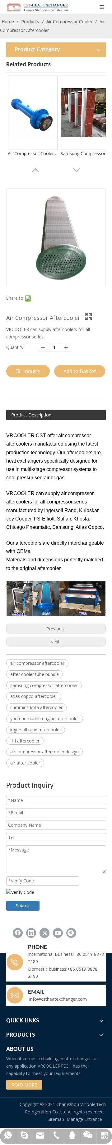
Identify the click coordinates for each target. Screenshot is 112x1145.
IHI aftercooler (25, 741)
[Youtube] (58, 933)
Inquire (31, 371)
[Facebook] (18, 933)
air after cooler (25, 763)
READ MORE (24, 1085)
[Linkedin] (31, 933)
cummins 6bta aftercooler (36, 707)
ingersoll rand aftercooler (35, 730)
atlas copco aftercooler (33, 696)
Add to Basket (79, 371)
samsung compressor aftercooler (44, 685)
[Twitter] (44, 933)
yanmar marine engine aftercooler (44, 718)
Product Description (31, 415)
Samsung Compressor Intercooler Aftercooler (85, 153)
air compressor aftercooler (37, 663)
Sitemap (56, 1119)
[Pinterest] (71, 933)
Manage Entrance (84, 1119)
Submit (23, 905)
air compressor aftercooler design (44, 752)
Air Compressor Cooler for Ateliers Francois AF (33, 153)
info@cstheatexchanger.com (57, 999)
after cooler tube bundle (34, 674)
